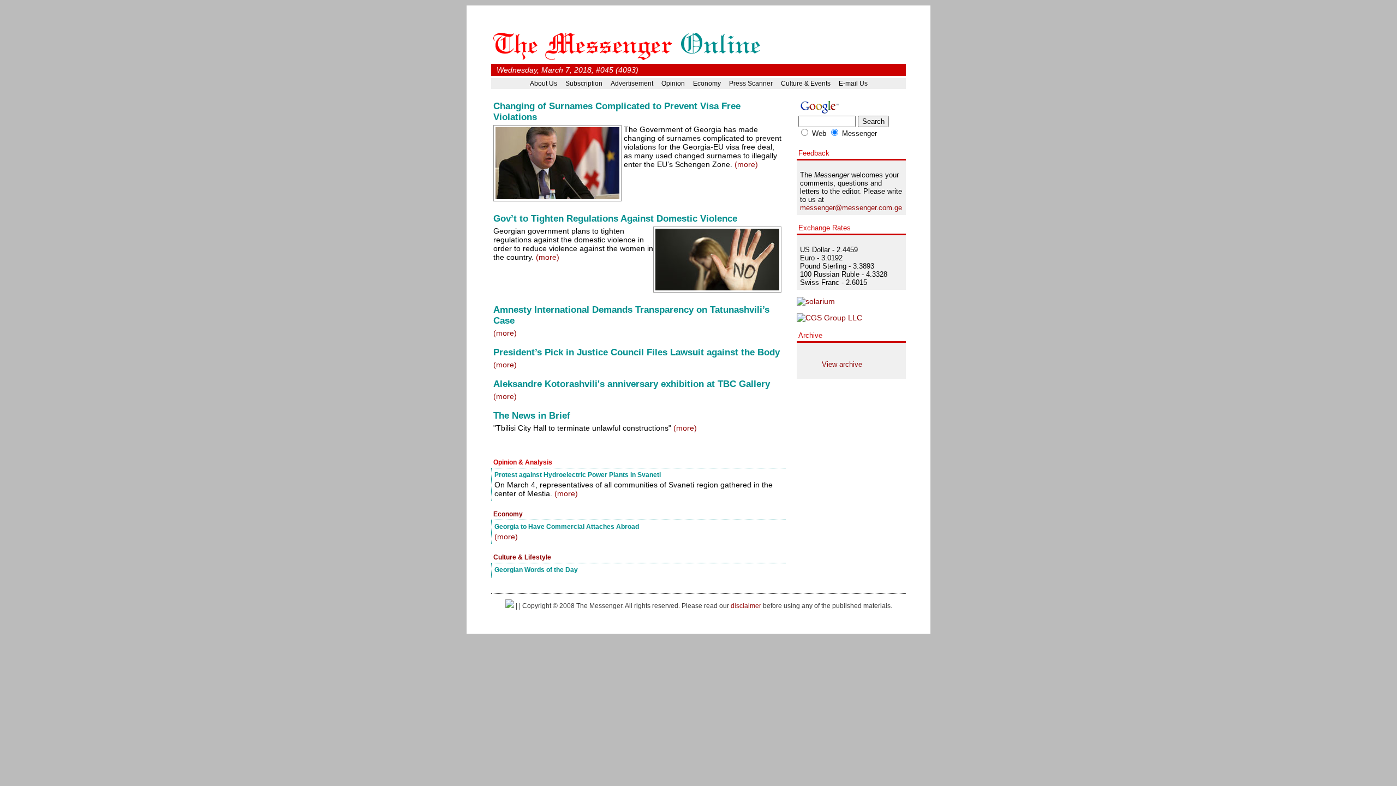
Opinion (673, 83)
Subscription (583, 83)
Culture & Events (806, 83)
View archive (842, 364)
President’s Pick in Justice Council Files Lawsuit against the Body (636, 352)
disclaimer (746, 605)
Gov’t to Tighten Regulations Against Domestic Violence (615, 218)
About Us (543, 83)
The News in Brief (531, 415)
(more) (746, 164)
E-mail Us (853, 83)
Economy (707, 83)
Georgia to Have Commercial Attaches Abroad (566, 526)
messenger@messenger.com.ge (851, 208)
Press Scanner (751, 83)
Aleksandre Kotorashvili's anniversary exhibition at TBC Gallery (631, 384)
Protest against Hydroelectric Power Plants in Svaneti (577, 474)
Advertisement (632, 83)
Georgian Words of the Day (536, 569)
